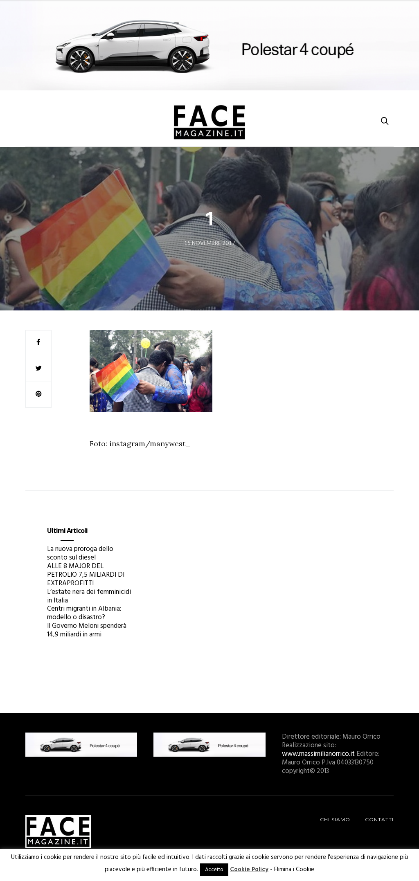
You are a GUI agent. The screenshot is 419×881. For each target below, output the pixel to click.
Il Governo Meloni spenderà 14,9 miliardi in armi (86, 630)
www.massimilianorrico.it (318, 754)
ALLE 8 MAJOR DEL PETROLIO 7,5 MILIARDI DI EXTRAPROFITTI (85, 575)
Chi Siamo (335, 819)
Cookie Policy (249, 869)
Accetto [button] (214, 869)
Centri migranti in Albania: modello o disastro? (84, 613)
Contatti (379, 819)
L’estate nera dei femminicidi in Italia (89, 596)
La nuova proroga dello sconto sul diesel (80, 553)
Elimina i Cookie (294, 869)
